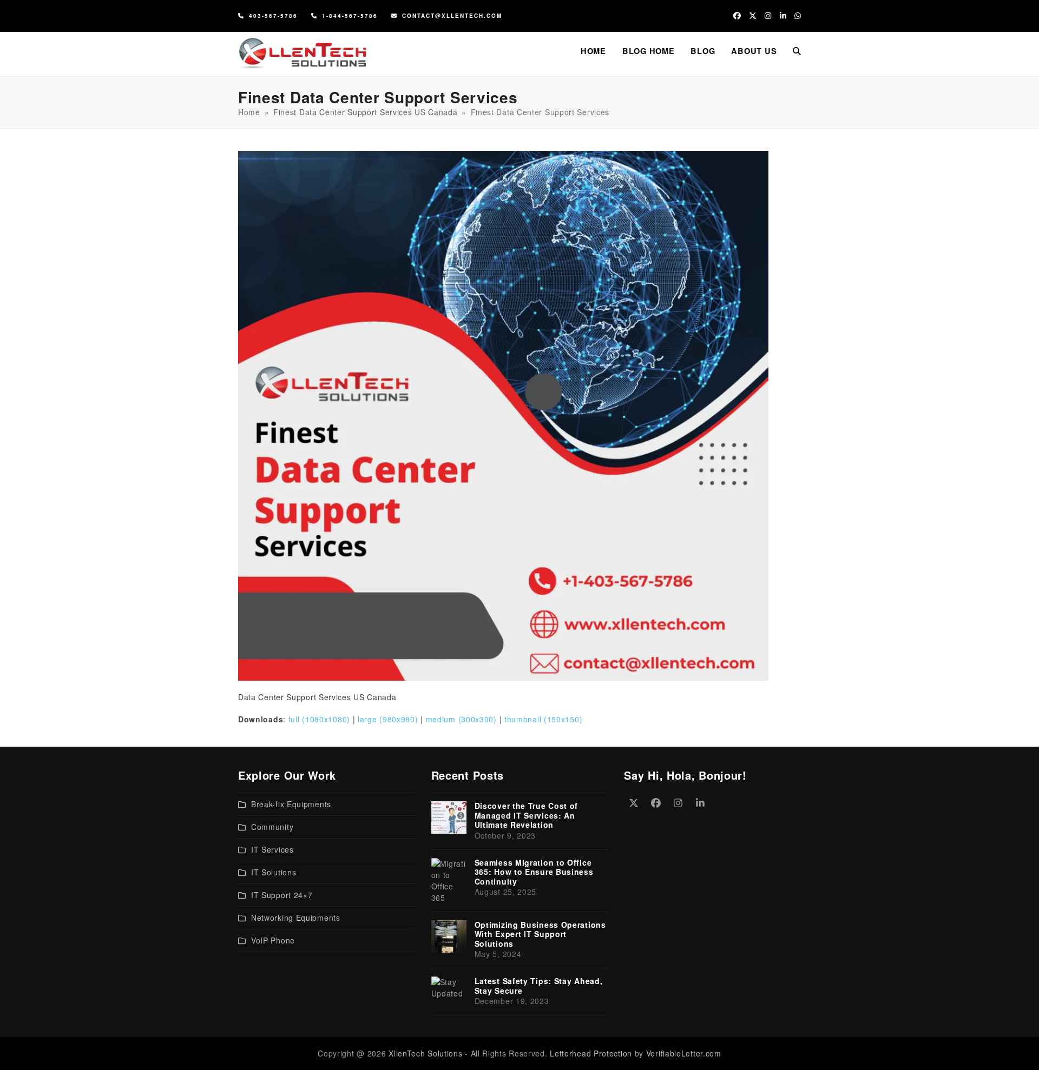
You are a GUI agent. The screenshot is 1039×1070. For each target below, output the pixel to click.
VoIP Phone (273, 940)
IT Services (272, 849)
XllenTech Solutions (425, 1053)
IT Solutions (273, 872)
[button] (797, 50)
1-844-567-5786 (350, 15)
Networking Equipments (295, 917)
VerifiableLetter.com (683, 1053)
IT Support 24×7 (282, 894)
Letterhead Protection (591, 1053)
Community (272, 826)
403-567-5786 (273, 15)
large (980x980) (388, 719)
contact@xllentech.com (452, 15)
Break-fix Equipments (291, 804)
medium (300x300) (461, 719)
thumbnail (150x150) (543, 719)
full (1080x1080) (319, 719)
